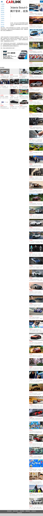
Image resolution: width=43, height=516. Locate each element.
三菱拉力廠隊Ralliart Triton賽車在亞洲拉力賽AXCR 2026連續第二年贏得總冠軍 (35, 356)
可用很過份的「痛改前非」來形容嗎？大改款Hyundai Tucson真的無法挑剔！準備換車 (35, 179)
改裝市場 (2, 14)
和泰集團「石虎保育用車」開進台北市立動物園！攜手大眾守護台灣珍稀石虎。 (35, 78)
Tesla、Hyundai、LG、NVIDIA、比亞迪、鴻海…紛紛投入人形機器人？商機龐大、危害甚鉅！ (36, 255)
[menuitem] (2, 1)
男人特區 (2, 24)
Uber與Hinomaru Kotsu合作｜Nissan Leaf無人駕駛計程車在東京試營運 (35, 230)
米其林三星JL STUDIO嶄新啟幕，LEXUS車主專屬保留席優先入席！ (35, 482)
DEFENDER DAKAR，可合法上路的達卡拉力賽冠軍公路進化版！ (35, 394)
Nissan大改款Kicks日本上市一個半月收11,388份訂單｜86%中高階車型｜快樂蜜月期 (35, 445)
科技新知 (2, 20)
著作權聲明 (22, 511)
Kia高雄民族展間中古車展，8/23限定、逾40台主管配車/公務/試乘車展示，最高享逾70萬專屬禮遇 (36, 407)
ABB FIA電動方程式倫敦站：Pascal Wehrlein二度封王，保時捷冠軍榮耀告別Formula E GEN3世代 (36, 318)
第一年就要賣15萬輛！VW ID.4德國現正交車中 (23, 87)
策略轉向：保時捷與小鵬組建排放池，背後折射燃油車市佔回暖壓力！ (35, 458)
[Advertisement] (14, 64)
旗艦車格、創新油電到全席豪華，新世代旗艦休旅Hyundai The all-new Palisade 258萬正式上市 (35, 166)
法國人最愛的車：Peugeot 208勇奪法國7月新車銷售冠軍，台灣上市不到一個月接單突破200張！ (36, 496)
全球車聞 (2, 4)
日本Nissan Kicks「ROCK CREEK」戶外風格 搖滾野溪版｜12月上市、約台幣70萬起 (35, 103)
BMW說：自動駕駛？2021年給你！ (4, 97)
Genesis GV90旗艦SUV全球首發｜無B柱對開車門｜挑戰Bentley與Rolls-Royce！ (35, 192)
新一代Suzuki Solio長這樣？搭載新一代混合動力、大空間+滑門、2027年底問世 (36, 242)
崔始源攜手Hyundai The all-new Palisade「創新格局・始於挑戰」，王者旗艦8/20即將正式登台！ (35, 306)
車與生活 (2, 16)
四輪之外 (2, 22)
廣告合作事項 (15, 511)
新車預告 (2, 8)
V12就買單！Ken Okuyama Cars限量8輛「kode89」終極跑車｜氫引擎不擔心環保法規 (35, 268)
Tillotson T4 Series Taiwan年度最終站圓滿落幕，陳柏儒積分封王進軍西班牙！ (36, 65)
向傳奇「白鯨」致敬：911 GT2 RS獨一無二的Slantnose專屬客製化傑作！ (35, 217)
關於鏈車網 (9, 511)
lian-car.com (19, 512)
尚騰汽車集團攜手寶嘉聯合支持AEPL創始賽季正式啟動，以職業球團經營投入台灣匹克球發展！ (36, 331)
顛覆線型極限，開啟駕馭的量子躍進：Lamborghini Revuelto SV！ (35, 419)
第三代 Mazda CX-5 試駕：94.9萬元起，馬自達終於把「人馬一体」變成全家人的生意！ (35, 116)
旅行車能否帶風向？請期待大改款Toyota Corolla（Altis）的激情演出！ (35, 27)
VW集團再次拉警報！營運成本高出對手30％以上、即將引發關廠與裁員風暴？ (36, 14)
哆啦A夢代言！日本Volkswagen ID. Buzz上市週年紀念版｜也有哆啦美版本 (36, 40)
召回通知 (2, 18)
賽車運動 (2, 12)
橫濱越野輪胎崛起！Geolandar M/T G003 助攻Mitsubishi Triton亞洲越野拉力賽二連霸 (36, 204)
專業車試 (2, 10)
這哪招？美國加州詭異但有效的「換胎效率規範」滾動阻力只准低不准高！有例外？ (35, 128)
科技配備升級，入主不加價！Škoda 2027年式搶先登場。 (34, 90)
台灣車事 (2, 6)
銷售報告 (2, 26)
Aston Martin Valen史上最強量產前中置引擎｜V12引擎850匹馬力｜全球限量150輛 (35, 344)
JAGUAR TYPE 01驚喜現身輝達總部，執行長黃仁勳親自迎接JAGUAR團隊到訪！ (35, 382)
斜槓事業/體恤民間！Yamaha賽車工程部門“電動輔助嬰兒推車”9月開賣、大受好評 (35, 52)
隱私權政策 (28, 511)
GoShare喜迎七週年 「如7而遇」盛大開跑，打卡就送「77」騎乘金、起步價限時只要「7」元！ (36, 470)
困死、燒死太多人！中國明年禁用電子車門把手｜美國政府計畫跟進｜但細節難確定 (35, 141)
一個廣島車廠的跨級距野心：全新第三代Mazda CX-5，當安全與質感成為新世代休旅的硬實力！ (35, 280)
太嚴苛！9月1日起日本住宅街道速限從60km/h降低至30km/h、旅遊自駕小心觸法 (35, 369)
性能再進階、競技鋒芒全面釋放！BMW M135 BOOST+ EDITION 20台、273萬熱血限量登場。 (35, 293)
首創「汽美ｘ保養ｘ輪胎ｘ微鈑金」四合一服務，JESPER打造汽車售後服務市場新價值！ (35, 508)
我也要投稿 (34, 511)
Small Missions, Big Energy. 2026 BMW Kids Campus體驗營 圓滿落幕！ (35, 432)
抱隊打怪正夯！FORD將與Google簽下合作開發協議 (4, 108)
